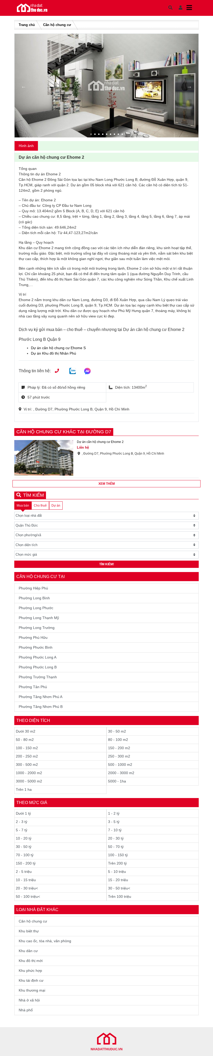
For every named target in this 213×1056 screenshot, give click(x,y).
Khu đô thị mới (31, 961)
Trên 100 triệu (119, 896)
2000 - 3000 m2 (121, 773)
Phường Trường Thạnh (38, 677)
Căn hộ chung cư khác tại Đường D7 (63, 431)
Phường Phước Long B (38, 667)
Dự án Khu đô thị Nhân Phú (53, 353)
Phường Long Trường (37, 628)
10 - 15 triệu (26, 880)
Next (189, 86)
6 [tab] (111, 135)
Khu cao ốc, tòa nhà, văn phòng (45, 941)
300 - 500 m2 (27, 764)
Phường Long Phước (36, 608)
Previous (23, 86)
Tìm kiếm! (106, 564)
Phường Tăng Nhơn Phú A (40, 697)
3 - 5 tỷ (113, 822)
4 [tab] (103, 135)
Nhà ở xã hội (29, 1000)
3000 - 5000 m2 (29, 781)
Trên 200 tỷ (117, 863)
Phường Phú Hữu (33, 637)
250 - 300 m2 (119, 756)
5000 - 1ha (117, 781)
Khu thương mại (32, 990)
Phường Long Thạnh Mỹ (39, 618)
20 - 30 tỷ (116, 838)
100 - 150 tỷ (118, 855)
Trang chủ (27, 25)
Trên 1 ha (24, 789)
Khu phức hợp (30, 970)
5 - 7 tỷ (21, 830)
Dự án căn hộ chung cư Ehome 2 (100, 442)
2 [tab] (95, 135)
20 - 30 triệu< (27, 888)
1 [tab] (91, 135)
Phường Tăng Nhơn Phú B (41, 707)
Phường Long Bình (34, 598)
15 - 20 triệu (118, 880)
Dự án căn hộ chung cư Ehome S (58, 348)
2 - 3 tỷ (21, 822)
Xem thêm (106, 484)
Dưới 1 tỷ (23, 813)
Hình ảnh (26, 146)
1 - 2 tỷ (113, 813)
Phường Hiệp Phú (33, 588)
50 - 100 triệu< (28, 896)
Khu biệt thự (29, 931)
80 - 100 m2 (118, 740)
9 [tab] (123, 135)
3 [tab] (99, 135)
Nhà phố (26, 1010)
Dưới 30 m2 (25, 731)
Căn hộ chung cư (57, 25)
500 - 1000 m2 (120, 764)
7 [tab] (115, 135)
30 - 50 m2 (117, 731)
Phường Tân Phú (33, 687)
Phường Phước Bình (35, 647)
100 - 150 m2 (27, 748)
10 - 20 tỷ (23, 838)
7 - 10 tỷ (115, 830)
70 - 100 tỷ (25, 855)
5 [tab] (107, 135)
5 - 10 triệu (117, 871)
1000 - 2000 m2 (29, 773)
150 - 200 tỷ (26, 863)
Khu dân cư (28, 951)
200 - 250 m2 (27, 756)
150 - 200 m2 (119, 748)
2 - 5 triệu (24, 871)
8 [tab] (119, 135)
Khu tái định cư (31, 980)
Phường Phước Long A (37, 657)
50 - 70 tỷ (116, 847)
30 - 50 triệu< (119, 888)
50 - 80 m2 (25, 740)
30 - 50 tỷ (23, 847)
